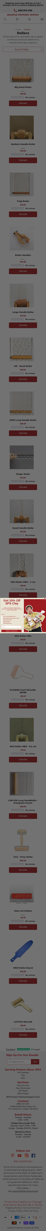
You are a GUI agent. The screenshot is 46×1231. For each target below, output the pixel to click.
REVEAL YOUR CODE (11, 630)
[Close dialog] (44, 599)
